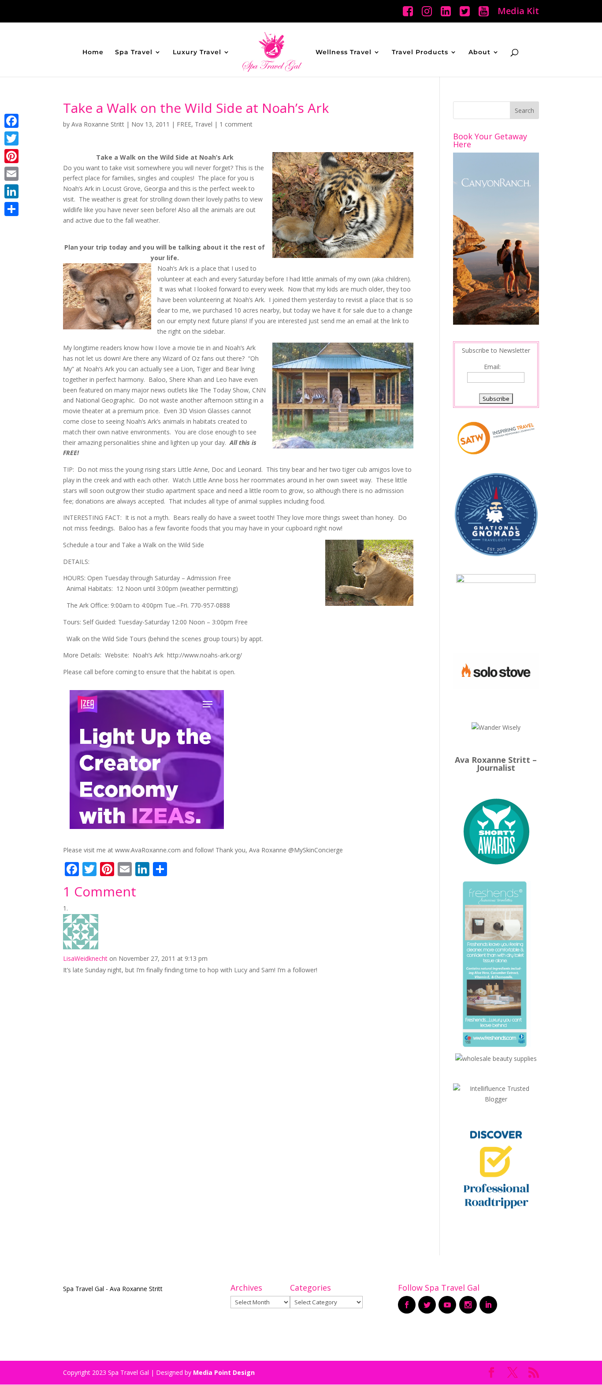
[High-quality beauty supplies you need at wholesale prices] (496, 1058)
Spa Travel (133, 52)
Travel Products (420, 52)
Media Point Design (224, 1372)
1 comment (236, 124)
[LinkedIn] (11, 191)
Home (93, 52)
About (479, 52)
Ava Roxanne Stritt (97, 124)
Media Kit (518, 12)
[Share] (11, 209)
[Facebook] (11, 121)
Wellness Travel (344, 52)
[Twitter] (11, 138)
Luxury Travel (197, 52)
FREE (184, 124)
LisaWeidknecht (85, 958)
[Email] (11, 174)
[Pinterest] (11, 156)
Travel (203, 124)
